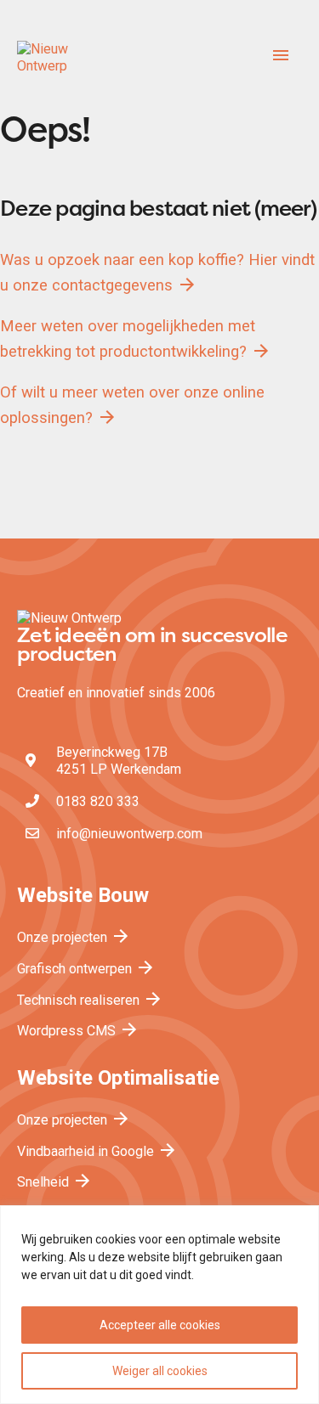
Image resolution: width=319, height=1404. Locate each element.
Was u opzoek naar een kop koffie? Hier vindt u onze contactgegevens (157, 273)
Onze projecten (74, 937)
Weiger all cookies (160, 1371)
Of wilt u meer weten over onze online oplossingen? (132, 405)
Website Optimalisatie (118, 1078)
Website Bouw (83, 895)
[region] (159, 1304)
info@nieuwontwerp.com (129, 834)
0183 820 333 (98, 801)
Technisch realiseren (90, 1000)
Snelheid (55, 1182)
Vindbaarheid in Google (97, 1151)
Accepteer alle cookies (160, 1325)
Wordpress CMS (78, 1031)
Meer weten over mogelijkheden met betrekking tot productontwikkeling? (135, 339)
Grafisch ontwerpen (86, 969)
